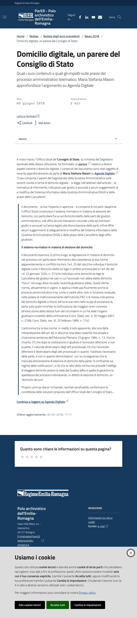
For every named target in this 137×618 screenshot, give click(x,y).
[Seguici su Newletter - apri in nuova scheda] (98, 17)
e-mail (101, 526)
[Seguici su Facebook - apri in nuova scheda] (78, 17)
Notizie (33, 36)
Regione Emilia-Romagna (27, 3)
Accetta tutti (57, 605)
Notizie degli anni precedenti (61, 36)
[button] (119, 17)
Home (20, 36)
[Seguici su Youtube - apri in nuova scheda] (92, 17)
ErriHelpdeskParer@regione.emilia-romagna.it (28, 540)
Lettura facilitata (26, 116)
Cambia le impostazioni (88, 605)
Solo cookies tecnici (30, 605)
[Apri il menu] (5, 17)
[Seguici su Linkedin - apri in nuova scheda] (85, 17)
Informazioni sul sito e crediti (100, 520)
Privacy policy (87, 592)
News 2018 (92, 36)
